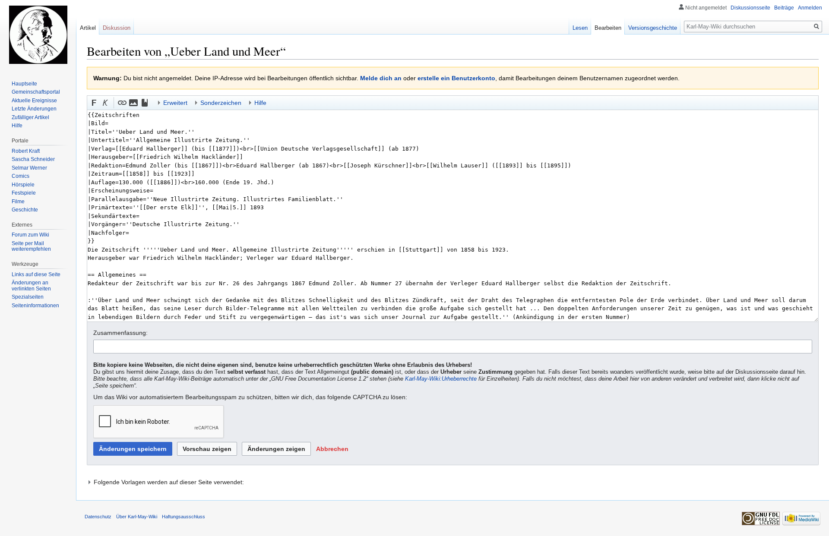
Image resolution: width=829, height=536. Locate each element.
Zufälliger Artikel (30, 117)
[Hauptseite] (38, 34)
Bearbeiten (608, 28)
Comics (20, 176)
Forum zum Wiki (30, 235)
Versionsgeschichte (652, 28)
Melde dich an (381, 78)
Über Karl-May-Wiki (136, 516)
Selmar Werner (29, 168)
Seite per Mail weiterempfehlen (31, 246)
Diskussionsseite (750, 8)
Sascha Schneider (33, 159)
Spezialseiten (28, 297)
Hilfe (17, 126)
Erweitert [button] (175, 102)
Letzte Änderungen (34, 109)
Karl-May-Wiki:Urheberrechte (441, 379)
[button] (94, 102)
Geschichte (25, 210)
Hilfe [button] (260, 102)
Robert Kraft (26, 151)
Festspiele (24, 193)
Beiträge (784, 8)
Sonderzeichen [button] (220, 102)
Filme (18, 202)
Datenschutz (98, 516)
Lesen (580, 28)
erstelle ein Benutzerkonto (456, 78)
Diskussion (116, 28)
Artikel (88, 28)
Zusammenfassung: (120, 332)
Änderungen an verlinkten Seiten (31, 286)
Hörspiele (23, 185)
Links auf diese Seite (36, 274)
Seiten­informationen (35, 306)
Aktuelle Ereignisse (34, 101)
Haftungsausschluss (183, 516)
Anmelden (810, 8)
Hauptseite (24, 84)
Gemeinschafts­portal (36, 92)
